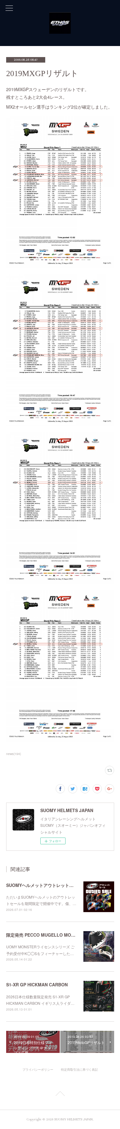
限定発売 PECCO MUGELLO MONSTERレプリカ (54, 935)
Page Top (60, 1094)
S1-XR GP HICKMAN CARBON (37, 984)
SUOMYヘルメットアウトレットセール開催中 (50, 885)
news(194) (13, 754)
